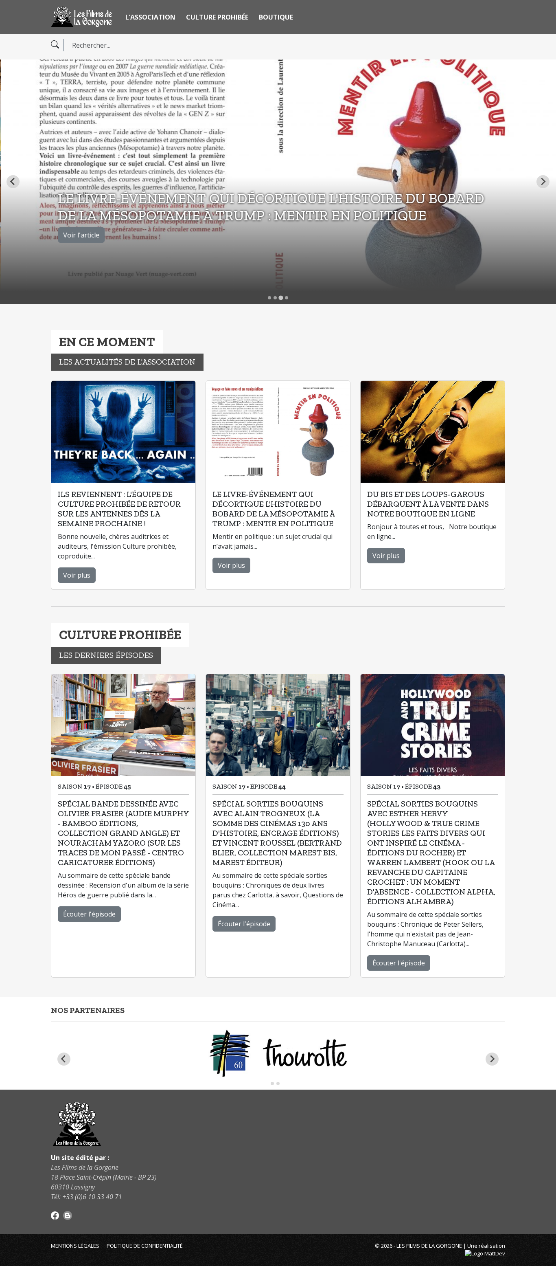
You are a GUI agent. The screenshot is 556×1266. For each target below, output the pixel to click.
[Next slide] (542, 181)
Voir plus (76, 575)
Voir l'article (80, 235)
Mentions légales (75, 1245)
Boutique (276, 17)
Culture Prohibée (217, 17)
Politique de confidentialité (145, 1245)
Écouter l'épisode (89, 914)
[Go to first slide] (492, 1059)
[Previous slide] (13, 181)
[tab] (269, 297)
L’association (150, 17)
